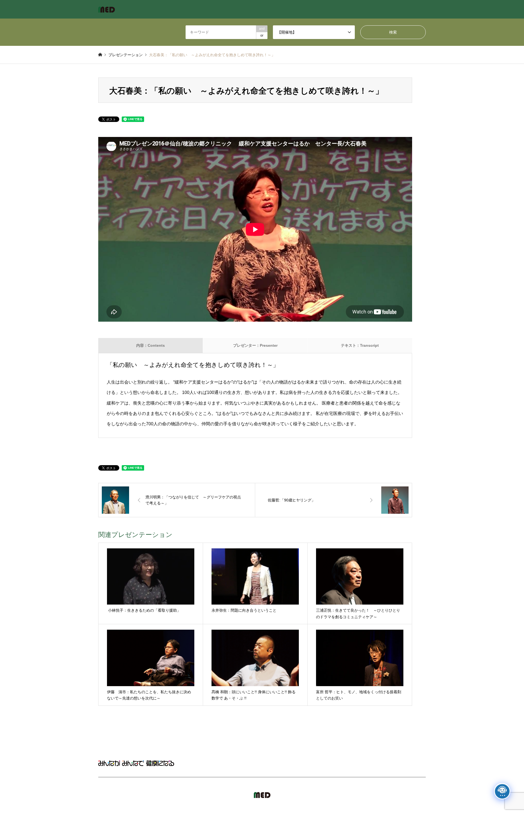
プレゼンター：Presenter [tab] (255, 345)
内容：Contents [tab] (150, 345)
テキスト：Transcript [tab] (360, 345)
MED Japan (379, 795)
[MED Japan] (106, 9)
